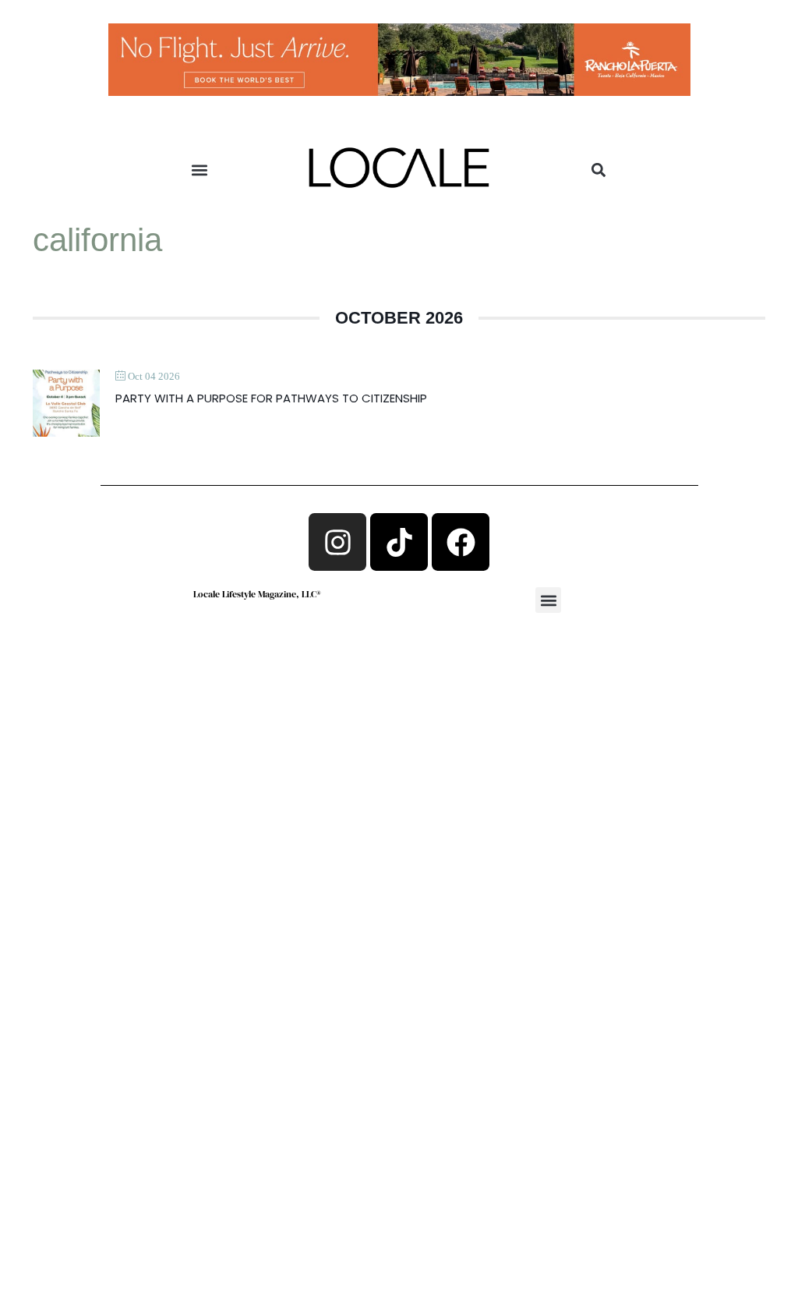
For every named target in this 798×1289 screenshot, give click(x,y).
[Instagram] (337, 542)
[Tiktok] (399, 542)
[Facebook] (460, 542)
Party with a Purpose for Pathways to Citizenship (271, 398)
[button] (200, 170)
